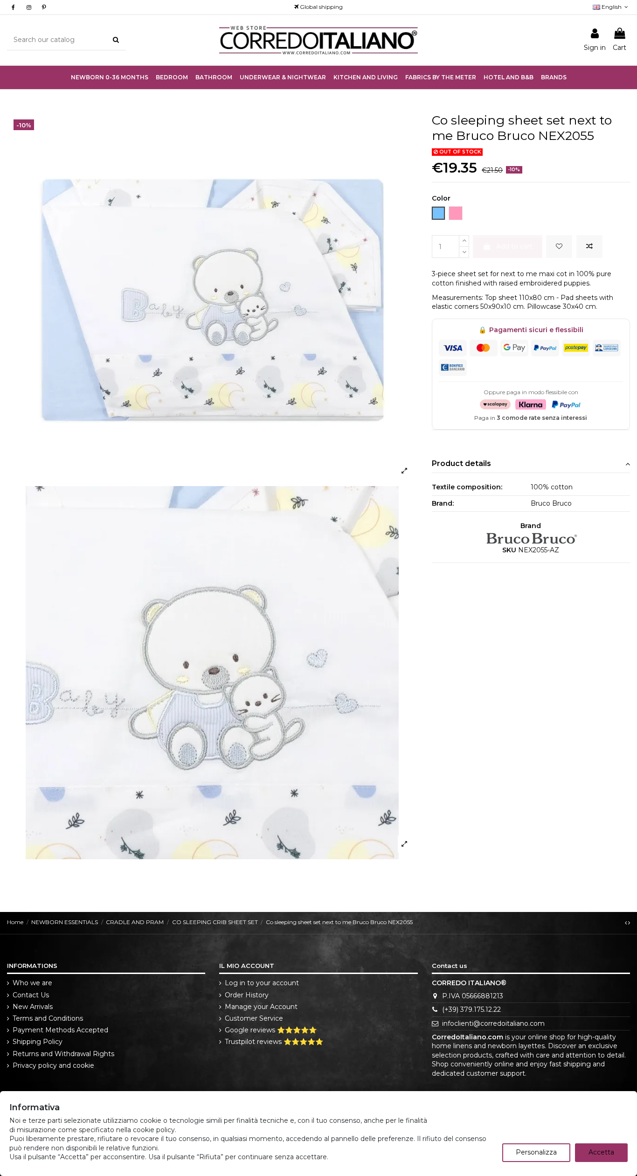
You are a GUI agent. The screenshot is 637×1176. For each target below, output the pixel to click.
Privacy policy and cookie (53, 1065)
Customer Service (254, 1018)
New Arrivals (33, 1006)
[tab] (531, 464)
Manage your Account (261, 1006)
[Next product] (629, 922)
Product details (461, 463)
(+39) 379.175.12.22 (471, 1009)
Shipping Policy (37, 1041)
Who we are (32, 983)
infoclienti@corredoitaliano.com (493, 1023)
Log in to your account (262, 983)
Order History (247, 995)
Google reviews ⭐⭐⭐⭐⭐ (271, 1030)
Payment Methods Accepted (60, 1030)
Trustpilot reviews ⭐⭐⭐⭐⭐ (274, 1041)
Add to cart (514, 246)
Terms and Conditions (48, 1018)
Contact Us (31, 995)
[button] (283, 77)
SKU (509, 550)
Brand (530, 526)
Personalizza (536, 1152)
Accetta (601, 1152)
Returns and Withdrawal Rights (63, 1054)
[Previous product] (626, 922)
